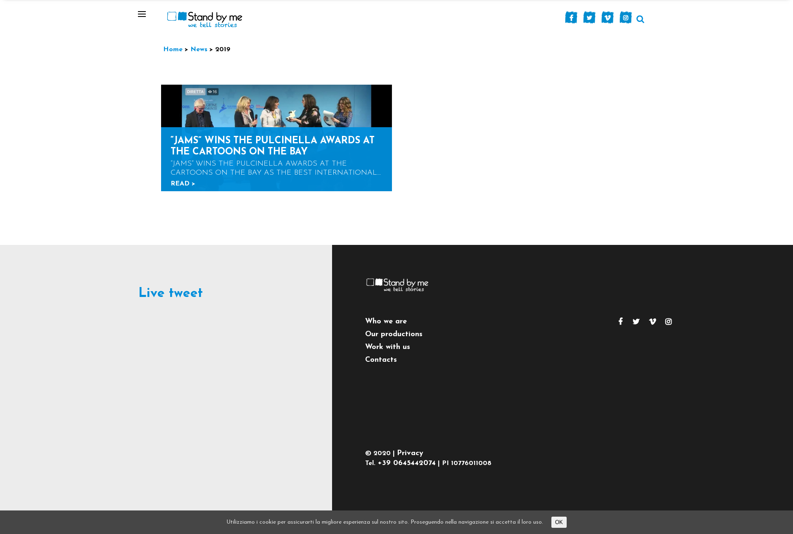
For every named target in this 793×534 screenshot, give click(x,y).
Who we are (386, 321)
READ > (183, 183)
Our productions (394, 334)
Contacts (381, 360)
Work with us (387, 347)
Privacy (410, 453)
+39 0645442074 (407, 463)
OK (559, 522)
